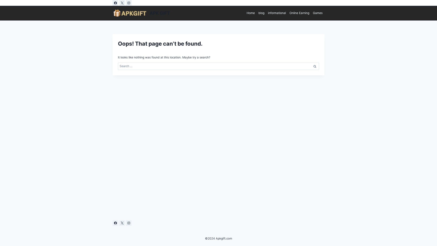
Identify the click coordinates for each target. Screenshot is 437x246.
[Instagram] (129, 3)
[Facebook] (115, 3)
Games (318, 13)
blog (261, 13)
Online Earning (299, 13)
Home (251, 13)
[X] (122, 3)
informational (277, 13)
